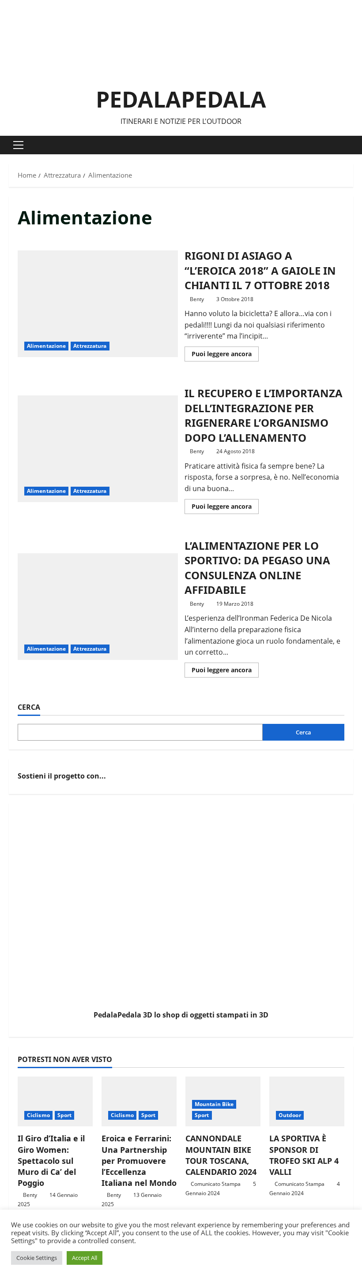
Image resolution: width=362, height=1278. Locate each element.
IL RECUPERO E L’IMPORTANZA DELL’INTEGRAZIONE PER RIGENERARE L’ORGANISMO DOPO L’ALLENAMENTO (98, 448)
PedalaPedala (181, 99)
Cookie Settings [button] (36, 1258)
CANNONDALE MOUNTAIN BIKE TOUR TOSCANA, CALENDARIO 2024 (220, 1155)
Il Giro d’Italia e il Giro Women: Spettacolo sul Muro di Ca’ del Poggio (51, 1160)
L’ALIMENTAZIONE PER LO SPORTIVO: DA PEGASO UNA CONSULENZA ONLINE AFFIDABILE (98, 606)
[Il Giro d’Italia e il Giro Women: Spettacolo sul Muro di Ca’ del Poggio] (55, 1101)
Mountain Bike (214, 1104)
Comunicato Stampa (216, 1184)
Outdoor (290, 1115)
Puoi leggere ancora (225, 355)
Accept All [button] (84, 1258)
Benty (197, 299)
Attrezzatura (89, 346)
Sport (64, 1115)
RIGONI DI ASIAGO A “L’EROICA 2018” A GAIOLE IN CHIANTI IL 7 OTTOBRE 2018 (98, 303)
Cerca (29, 707)
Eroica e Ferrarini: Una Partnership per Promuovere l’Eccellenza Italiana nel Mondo (139, 1160)
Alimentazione (46, 346)
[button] (18, 145)
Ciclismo (38, 1115)
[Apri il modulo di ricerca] (350, 145)
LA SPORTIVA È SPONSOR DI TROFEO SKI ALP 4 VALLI (304, 1155)
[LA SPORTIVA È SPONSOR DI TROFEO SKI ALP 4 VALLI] (306, 1101)
